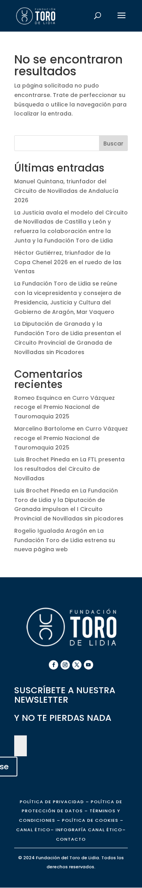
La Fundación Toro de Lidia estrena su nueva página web (64, 540)
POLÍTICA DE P (52, 801)
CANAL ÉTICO (33, 829)
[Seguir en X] (77, 665)
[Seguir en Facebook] (53, 665)
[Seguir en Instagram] (65, 665)
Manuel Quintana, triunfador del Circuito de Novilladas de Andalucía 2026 (66, 190)
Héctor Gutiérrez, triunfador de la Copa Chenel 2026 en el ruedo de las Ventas (67, 262)
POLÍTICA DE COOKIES (89, 820)
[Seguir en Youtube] (88, 665)
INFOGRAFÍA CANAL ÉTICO (89, 829)
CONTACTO (71, 839)
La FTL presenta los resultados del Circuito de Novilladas (69, 468)
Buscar (113, 143)
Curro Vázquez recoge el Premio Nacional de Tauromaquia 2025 (64, 407)
